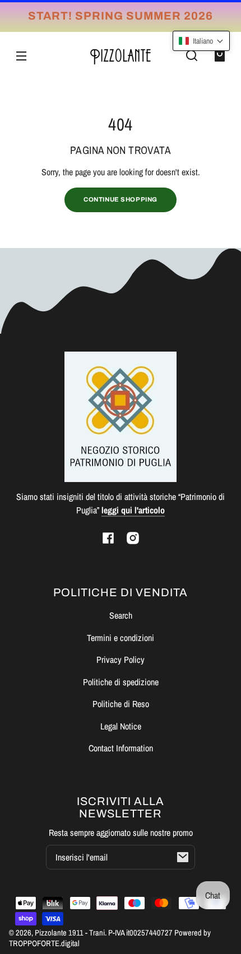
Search (120, 615)
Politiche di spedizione (121, 682)
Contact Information (121, 748)
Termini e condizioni (120, 638)
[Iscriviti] (182, 857)
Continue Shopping (120, 199)
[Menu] (21, 55)
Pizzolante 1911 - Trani (70, 932)
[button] (191, 55)
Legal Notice (120, 726)
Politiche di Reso (120, 704)
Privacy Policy (120, 659)
